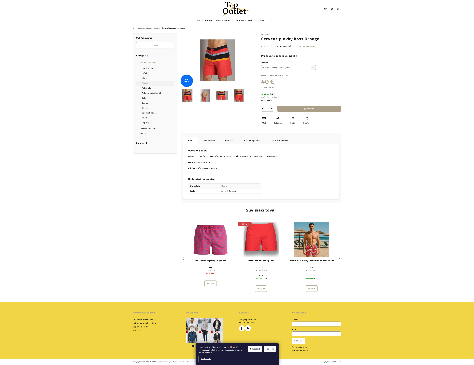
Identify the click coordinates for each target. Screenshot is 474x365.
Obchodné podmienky (143, 319)
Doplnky (145, 122)
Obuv (144, 117)
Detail (209, 283)
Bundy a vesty (148, 68)
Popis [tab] (191, 140)
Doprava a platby (141, 326)
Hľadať (155, 45)
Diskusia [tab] (229, 140)
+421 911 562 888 (246, 322)
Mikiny (145, 78)
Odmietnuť (255, 349)
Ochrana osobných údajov (145, 323)
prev (183, 259)
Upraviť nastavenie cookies (189, 362)
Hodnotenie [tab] (209, 140)
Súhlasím (269, 349)
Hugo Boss (265, 34)
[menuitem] (204, 20)
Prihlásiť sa (298, 341)
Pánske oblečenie (148, 62)
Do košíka (310, 108)
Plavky (145, 83)
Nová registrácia (299, 347)
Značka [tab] (251, 140)
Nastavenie (206, 359)
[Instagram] (248, 328)
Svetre (145, 103)
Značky (143, 133)
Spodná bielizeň (149, 113)
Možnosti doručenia (270, 97)
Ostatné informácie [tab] (279, 140)
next (339, 259)
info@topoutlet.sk (247, 319)
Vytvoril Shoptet (334, 362)
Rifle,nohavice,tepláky (152, 93)
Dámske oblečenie (148, 128)
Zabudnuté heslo (300, 350)
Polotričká (147, 88)
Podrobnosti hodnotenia (303, 46)
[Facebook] (242, 328)
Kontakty (137, 330)
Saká (144, 98)
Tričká (145, 108)
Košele (145, 73)
